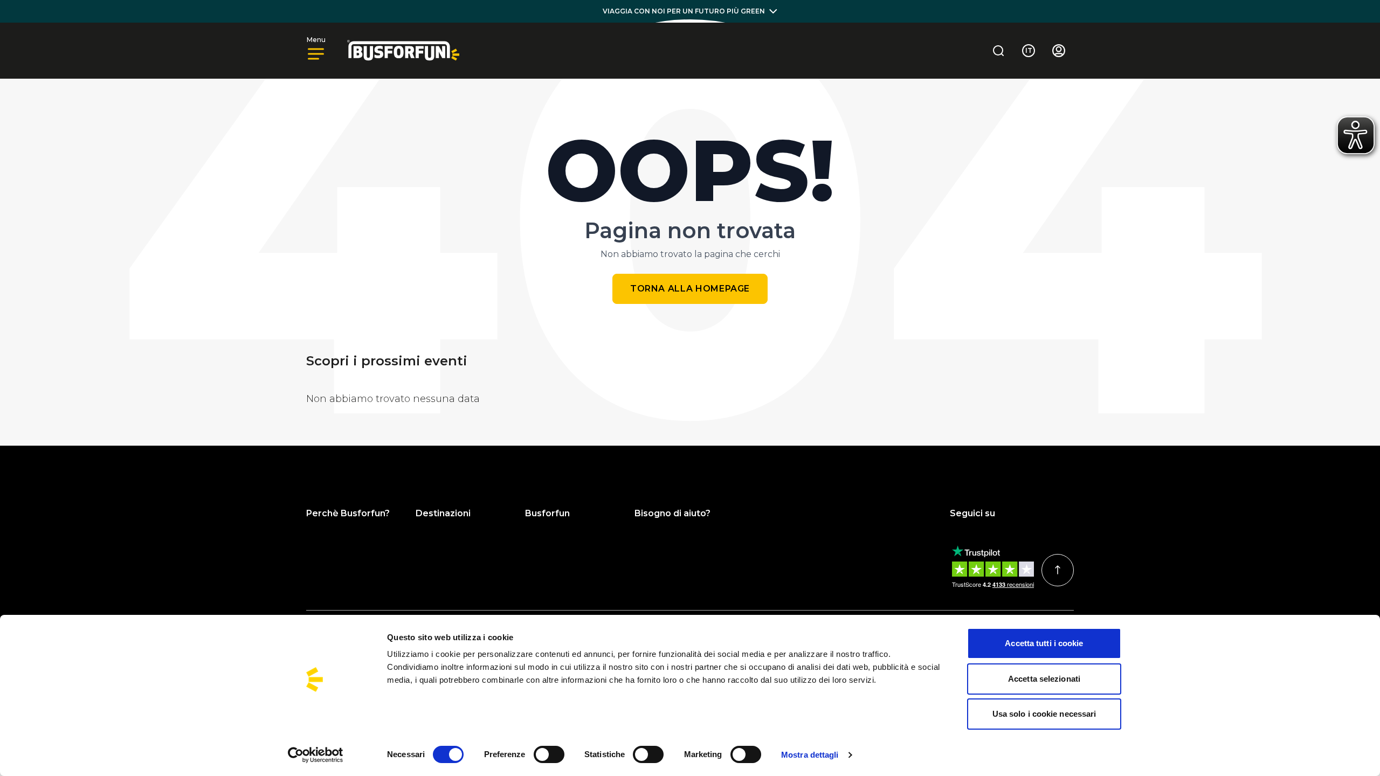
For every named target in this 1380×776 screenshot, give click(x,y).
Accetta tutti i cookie (1044, 643)
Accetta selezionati (1044, 678)
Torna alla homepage (690, 288)
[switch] (549, 754)
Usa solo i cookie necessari (1044, 713)
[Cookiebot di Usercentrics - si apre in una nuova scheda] (315, 755)
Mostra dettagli (810, 754)
